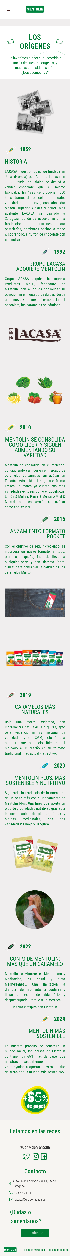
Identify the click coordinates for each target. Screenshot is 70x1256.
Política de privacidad (33, 1250)
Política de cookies (58, 1250)
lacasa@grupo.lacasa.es (30, 1199)
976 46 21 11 (22, 1193)
